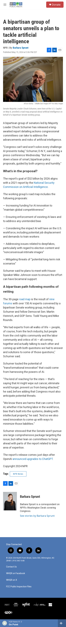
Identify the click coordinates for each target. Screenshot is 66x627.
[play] (5, 623)
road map (24, 299)
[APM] (39, 604)
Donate (56, 4)
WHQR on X (11, 580)
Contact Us (11, 567)
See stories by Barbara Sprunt (37, 515)
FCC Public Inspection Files (18, 586)
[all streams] (62, 623)
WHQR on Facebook (15, 573)
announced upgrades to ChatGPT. (33, 459)
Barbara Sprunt (20, 47)
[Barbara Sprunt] (10, 501)
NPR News (18, 474)
